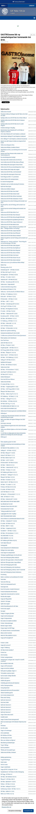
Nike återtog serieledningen (8, 742)
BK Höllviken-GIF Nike (6, 735)
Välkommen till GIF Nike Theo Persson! (10, 214)
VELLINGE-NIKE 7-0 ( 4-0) (7, 535)
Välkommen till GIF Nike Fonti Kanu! (9, 255)
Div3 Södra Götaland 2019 (7, 695)
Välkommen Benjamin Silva (7, 145)
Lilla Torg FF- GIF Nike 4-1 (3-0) (8, 306)
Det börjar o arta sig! (6, 423)
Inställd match (4, 717)
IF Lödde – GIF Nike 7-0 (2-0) (8, 311)
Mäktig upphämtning (6, 757)
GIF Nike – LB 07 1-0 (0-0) (7, 460)
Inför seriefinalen (5, 733)
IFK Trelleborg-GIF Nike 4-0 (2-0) (9, 540)
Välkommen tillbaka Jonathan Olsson (10, 147)
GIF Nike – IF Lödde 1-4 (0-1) (8, 277)
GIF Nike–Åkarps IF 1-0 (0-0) (8, 453)
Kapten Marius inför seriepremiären (9, 179)
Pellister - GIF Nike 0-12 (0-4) (8, 784)
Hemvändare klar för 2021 (7, 508)
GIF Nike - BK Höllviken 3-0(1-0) (8, 776)
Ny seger (3, 611)
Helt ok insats (4, 764)
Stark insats (4, 762)
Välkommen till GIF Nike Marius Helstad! (11, 235)
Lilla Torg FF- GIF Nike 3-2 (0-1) (8, 372)
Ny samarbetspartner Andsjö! (8, 157)
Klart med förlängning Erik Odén (9, 564)
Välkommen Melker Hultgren (8, 189)
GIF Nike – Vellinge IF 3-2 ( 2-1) (8, 398)
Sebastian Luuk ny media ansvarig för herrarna (12, 184)
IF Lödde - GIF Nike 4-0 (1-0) (8, 523)
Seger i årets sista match (7, 714)
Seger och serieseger (6, 730)
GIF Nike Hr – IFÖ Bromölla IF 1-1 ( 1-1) (10, 494)
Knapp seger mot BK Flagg (7, 628)
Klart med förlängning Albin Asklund (10, 557)
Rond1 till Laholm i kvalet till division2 (10, 589)
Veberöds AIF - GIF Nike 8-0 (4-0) (9, 279)
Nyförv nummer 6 (5, 678)
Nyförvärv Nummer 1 (6, 712)
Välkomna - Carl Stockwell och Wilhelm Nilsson (12, 291)
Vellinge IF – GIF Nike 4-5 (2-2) (8, 450)
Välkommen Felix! (5, 367)
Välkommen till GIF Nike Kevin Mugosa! (10, 250)
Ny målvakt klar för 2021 (7, 504)
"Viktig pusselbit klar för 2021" (8, 511)
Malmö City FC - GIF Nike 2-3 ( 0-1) (9, 482)
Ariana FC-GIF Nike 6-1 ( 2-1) (8, 455)
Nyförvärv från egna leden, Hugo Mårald (11, 562)
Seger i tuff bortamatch (6, 666)
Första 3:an (3, 652)
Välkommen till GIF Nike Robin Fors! (10, 212)
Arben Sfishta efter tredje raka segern (10, 169)
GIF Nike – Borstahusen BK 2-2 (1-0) (10, 282)
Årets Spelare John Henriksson (8, 338)
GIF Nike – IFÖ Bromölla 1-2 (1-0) (9, 328)
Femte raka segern (5, 608)
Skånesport (4, 437)
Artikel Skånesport (5, 377)
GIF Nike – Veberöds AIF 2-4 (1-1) (9, 467)
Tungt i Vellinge (4, 745)
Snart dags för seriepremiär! (8, 552)
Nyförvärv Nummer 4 (6, 705)
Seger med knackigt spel (7, 616)
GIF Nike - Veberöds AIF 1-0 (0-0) (9, 499)
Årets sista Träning (5, 697)
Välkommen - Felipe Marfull (7, 284)
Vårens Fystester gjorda (7, 692)
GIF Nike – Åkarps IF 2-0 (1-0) (8, 352)
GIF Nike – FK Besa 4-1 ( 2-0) (8, 470)
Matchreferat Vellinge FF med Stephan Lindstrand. (13, 136)
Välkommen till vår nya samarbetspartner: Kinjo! (12, 167)
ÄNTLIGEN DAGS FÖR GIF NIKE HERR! (10, 501)
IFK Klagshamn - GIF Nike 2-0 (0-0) (9, 274)
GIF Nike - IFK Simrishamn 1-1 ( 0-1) (9, 533)
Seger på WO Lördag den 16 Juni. (9, 769)
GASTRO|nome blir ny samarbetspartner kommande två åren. (16, 37)
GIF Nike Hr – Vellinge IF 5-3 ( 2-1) (9, 474)
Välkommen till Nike (6, 381)
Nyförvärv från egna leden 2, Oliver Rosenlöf (12, 560)
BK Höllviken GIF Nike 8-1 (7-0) (8, 289)
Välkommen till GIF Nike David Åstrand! (10, 233)
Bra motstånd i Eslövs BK (7, 663)
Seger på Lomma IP (5, 645)
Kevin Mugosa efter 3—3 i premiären (10, 176)
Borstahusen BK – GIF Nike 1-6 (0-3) (10, 316)
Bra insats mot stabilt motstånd (9, 620)
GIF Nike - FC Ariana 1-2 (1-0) (8, 479)
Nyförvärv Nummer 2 (6, 709)
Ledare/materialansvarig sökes (8, 286)
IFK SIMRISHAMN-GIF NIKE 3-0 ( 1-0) (10, 406)
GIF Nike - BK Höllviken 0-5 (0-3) (9, 364)
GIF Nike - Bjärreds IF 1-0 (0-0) (8, 781)
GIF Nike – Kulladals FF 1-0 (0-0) (9, 521)
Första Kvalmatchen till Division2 (9, 591)
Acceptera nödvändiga (15, 810)
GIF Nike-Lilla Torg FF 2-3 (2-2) (8, 272)
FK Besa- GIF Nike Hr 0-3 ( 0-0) (8, 487)
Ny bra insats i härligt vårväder (8, 675)
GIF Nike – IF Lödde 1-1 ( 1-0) (8, 484)
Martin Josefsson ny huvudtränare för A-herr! (12, 577)
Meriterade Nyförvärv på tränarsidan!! (10, 690)
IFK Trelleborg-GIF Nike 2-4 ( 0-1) (9, 472)
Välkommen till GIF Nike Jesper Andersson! (11, 222)
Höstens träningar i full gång (8, 127)
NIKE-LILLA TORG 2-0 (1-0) (7, 793)
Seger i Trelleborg (5, 647)
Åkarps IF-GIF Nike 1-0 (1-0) (8, 477)
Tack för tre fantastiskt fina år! (8, 584)
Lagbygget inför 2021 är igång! (8, 513)
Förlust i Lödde (4, 642)
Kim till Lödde (4, 728)
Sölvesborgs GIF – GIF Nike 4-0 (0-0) (10, 269)
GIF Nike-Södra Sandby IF (7, 650)
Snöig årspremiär (5, 687)
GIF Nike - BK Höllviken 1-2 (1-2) (9, 318)
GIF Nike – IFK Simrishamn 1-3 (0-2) (9, 369)
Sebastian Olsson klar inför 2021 (9, 506)
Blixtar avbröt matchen (6, 633)
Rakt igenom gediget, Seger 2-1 (9, 670)
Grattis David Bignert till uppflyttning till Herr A (12, 219)
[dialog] (18, 804)
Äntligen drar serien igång (7, 550)
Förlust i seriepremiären (6, 657)
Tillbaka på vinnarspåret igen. (8, 750)
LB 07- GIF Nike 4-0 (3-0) (7, 325)
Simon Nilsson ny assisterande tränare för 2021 (12, 518)
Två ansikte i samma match (7, 673)
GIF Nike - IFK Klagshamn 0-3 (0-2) (9, 308)
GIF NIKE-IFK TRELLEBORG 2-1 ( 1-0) (10, 448)
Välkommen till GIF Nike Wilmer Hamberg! (11, 196)
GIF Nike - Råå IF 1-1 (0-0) (7, 526)
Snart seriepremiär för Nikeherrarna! (10, 547)
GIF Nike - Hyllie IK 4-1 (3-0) (7, 791)
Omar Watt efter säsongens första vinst (11, 174)
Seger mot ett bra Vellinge (7, 668)
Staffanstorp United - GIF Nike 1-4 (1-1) (10, 789)
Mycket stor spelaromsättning (8, 330)
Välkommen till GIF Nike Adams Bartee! (10, 260)
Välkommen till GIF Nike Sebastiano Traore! (11, 198)
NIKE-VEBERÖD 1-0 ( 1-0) (7, 538)
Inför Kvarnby (4, 655)
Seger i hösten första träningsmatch (10, 719)
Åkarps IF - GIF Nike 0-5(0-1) (8, 779)
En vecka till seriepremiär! (7, 181)
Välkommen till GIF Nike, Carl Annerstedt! (11, 172)
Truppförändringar (5, 759)
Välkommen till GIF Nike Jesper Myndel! (11, 230)
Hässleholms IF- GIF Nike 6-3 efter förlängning (12, 772)
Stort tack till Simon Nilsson (8, 379)
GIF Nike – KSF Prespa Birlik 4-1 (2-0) (10, 389)
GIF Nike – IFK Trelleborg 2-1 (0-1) (9, 357)
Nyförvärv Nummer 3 (6, 707)
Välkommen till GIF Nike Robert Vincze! (10, 257)
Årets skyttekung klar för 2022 (8, 441)
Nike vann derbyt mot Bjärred (8, 740)
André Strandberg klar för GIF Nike (9, 606)
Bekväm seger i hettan (6, 625)
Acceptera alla (28, 810)
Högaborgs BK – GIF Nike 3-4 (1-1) (9, 347)
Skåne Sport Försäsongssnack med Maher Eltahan (13, 411)
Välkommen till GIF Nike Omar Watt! (9, 191)
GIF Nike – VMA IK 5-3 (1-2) (7, 465)
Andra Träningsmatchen (7, 685)
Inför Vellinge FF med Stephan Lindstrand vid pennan (14, 138)
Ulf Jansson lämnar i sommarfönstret (10, 630)
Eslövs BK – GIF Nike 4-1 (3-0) (8, 296)
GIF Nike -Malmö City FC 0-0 (8, 457)
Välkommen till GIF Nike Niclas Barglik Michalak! (13, 217)
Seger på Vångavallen (6, 599)
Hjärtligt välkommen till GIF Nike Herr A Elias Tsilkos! (14, 117)
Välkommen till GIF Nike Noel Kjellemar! (10, 248)
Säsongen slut (4, 586)
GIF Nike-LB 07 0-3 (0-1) (7, 374)
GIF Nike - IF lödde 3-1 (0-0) (7, 345)
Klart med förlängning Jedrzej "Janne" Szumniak (13, 569)
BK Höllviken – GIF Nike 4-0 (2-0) (9, 401)
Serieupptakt (4, 545)
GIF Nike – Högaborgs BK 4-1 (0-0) (9, 386)
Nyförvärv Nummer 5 (6, 700)
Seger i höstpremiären (6, 618)
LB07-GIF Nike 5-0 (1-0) (6, 342)
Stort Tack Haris (5, 340)
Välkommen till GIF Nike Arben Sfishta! (10, 252)
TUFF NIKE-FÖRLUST (6, 543)
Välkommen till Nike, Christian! (8, 752)
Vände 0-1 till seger (5, 601)
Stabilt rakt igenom (5, 680)
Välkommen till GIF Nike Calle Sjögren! (10, 245)
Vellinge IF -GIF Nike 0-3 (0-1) (8, 359)
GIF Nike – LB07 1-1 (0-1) (7, 301)
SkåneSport (4, 413)
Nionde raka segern (6, 596)
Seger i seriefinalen (5, 767)
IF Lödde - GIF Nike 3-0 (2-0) (8, 489)
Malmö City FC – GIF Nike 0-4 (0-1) (9, 355)
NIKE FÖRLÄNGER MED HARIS (8, 516)
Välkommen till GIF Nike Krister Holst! (10, 193)
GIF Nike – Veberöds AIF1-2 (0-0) (9, 313)
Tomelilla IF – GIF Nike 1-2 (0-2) (8, 530)
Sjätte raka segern (5, 603)
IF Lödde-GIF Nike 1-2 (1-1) (7, 384)
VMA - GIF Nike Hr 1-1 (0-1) (7, 496)
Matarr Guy (3, 265)
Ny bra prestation (5, 747)
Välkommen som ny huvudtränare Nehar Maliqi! (12, 262)
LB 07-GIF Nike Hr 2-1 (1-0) (7, 491)
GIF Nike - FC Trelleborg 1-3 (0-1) (9, 294)
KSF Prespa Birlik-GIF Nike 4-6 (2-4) (9, 350)
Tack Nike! (3, 579)
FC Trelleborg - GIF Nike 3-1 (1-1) (9, 321)
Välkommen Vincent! (6, 111)
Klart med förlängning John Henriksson (10, 567)
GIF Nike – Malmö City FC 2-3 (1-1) (9, 394)
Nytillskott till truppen (6, 362)
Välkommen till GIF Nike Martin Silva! (10, 224)
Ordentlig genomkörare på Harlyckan (10, 683)
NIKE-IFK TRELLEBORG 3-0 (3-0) (8, 635)
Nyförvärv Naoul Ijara (6, 186)
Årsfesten (3, 725)
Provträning (3, 574)
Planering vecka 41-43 (6, 267)
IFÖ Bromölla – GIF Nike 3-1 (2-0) (9, 299)
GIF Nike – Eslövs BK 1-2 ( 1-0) (8, 323)
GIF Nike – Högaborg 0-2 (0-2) (8, 528)
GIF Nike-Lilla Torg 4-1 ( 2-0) (8, 403)
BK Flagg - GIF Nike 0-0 (6, 774)
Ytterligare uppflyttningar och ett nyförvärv (11, 555)
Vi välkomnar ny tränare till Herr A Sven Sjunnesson (13, 335)
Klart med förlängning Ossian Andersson (11, 572)
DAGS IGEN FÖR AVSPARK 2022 (9, 408)
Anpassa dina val (6, 807)
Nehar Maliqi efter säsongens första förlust (11, 164)
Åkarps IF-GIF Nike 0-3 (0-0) (8, 391)
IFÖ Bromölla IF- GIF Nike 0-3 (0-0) (9, 462)
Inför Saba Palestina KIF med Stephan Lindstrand (13, 134)
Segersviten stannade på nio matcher (10, 594)
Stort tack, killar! (5, 702)
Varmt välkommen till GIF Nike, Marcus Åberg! (12, 162)
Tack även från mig (5, 582)
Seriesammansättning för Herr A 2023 (10, 333)
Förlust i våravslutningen (7, 623)
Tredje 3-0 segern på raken (7, 613)
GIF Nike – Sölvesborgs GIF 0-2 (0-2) (10, 304)
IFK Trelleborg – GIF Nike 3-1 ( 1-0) (9, 396)
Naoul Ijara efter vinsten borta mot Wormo (11, 159)
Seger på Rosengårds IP (7, 637)
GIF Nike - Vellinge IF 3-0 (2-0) (8, 786)
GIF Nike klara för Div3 (6, 737)
